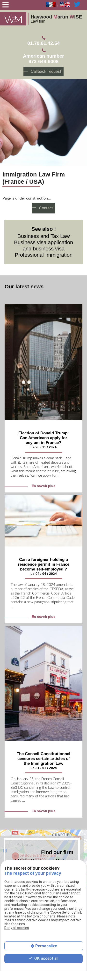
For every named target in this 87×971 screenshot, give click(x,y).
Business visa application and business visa (43, 245)
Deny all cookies (16, 928)
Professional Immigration (43, 255)
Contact (46, 208)
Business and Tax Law (43, 236)
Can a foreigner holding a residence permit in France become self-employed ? (43, 564)
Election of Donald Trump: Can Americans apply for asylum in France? (43, 438)
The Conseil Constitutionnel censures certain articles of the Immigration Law (43, 759)
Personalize (46, 946)
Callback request (46, 71)
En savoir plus (43, 486)
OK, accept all (45, 958)
